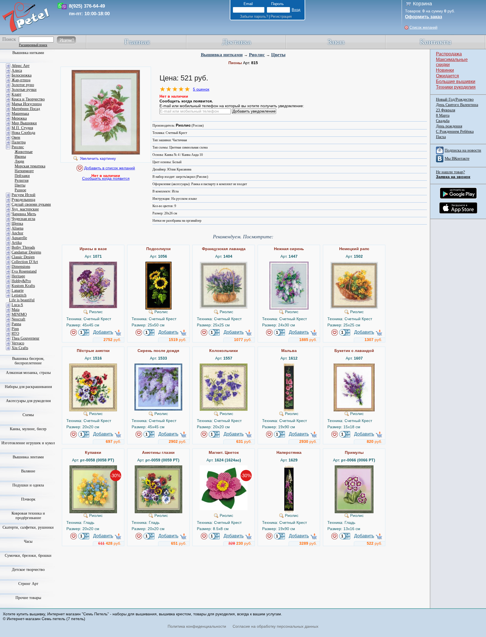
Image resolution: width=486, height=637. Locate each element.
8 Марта (442, 115)
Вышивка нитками (222, 54)
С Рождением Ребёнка (455, 131)
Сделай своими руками (31, 204)
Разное (20, 190)
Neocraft (18, 319)
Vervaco (18, 343)
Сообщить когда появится (106, 178)
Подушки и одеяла (28, 485)
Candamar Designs (26, 252)
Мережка (19, 118)
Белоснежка (22, 75)
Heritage (18, 276)
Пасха (441, 137)
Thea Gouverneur (25, 338)
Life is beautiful (22, 300)
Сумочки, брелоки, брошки (28, 555)
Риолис (257, 54)
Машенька (20, 113)
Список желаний (423, 27)
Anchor (17, 233)
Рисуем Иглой (23, 195)
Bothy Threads (23, 247)
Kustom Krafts (23, 286)
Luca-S (17, 305)
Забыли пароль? (254, 16)
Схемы (28, 415)
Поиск (9, 39)
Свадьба (442, 121)
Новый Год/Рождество (455, 99)
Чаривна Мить (24, 214)
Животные (24, 152)
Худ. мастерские (25, 209)
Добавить (103, 332)
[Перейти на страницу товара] (93, 264)
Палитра (19, 142)
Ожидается (447, 75)
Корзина (422, 3)
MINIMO (19, 314)
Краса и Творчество (28, 99)
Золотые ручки (24, 90)
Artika (17, 243)
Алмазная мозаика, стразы (28, 373)
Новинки (445, 70)
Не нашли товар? (450, 172)
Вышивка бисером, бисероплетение (28, 360)
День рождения (449, 126)
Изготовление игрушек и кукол (28, 443)
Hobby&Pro (21, 281)
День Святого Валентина (457, 105)
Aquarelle (19, 238)
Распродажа (449, 53)
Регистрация (281, 16)
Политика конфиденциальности (197, 626)
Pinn (15, 329)
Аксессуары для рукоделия (28, 401)
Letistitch (19, 295)
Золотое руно (23, 85)
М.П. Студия (22, 128)
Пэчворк (28, 499)
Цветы (278, 54)
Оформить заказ (423, 16)
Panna (16, 324)
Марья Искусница (27, 104)
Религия (21, 180)
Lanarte (18, 290)
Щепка (17, 223)
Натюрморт (24, 171)
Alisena (17, 228)
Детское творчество (28, 570)
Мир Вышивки (24, 123)
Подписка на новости (463, 150)
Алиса (17, 70)
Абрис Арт (21, 66)
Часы (28, 541)
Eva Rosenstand (24, 271)
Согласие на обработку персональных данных (275, 626)
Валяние (28, 471)
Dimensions (21, 266)
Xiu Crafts (20, 348)
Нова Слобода (23, 133)
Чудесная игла (23, 219)
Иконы (20, 156)
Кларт (16, 94)
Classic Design (23, 257)
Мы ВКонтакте (457, 158)
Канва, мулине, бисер (28, 429)
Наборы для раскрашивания (28, 387)
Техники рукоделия (456, 87)
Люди (19, 161)
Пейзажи (22, 176)
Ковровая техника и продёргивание (28, 515)
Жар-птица (21, 80)
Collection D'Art (25, 262)
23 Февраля (445, 110)
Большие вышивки (455, 81)
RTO (15, 333)
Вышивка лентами (28, 457)
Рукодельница (23, 200)
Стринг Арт (28, 584)
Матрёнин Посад (26, 109)
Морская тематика (30, 166)
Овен (16, 137)
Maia (15, 310)
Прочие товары (28, 598)
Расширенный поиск (33, 45)
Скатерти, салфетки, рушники (28, 527)
